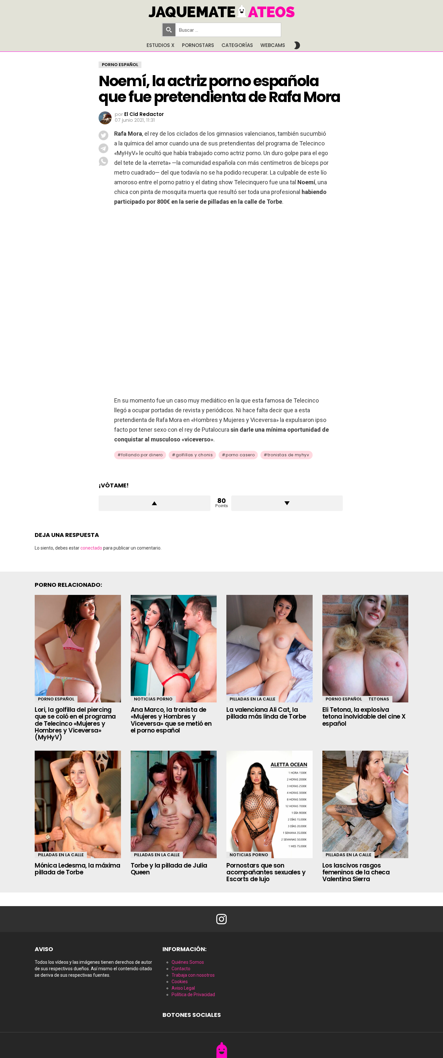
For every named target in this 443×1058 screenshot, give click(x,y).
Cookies (180, 981)
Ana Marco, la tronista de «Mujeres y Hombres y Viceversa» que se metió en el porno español (171, 720)
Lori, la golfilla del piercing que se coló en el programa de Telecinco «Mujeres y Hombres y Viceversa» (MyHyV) (75, 723)
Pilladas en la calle (252, 699)
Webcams (272, 45)
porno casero (240, 455)
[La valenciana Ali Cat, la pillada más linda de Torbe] (269, 648)
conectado (91, 548)
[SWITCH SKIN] (297, 45)
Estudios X (160, 45)
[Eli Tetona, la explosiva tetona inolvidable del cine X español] (365, 648)
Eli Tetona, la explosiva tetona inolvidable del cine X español (364, 716)
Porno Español (56, 699)
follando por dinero (142, 455)
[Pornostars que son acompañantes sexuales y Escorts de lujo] (269, 804)
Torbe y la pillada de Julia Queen (169, 869)
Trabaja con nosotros (193, 975)
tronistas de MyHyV (288, 455)
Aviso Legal (183, 988)
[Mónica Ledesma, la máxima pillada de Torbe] (78, 804)
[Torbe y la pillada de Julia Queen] (174, 804)
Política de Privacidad (193, 994)
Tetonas (378, 699)
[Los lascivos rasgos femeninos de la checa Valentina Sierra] (365, 804)
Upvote (154, 503)
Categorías (237, 45)
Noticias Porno (153, 699)
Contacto (181, 968)
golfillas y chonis (194, 455)
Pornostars (198, 45)
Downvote (287, 503)
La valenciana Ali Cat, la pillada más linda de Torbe (266, 713)
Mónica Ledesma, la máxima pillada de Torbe (77, 869)
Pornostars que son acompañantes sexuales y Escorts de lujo (265, 872)
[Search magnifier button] (168, 29)
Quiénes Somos (188, 962)
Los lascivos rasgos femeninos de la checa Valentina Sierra (356, 872)
